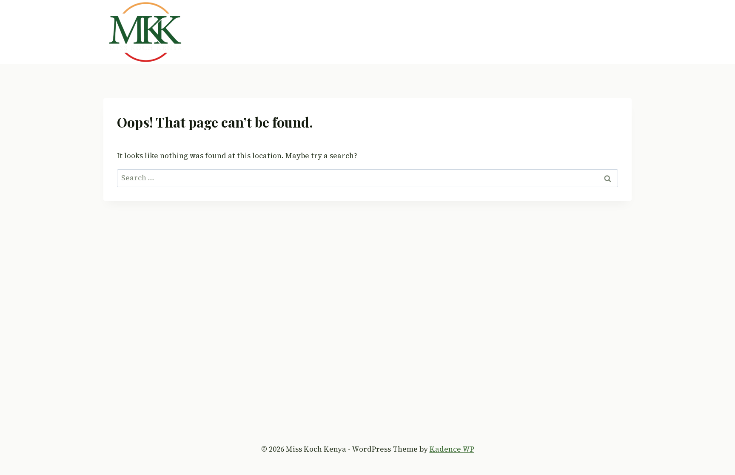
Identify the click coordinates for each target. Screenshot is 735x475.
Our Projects (448, 31)
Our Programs (386, 31)
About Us (332, 31)
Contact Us (606, 31)
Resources (555, 31)
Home (293, 31)
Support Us (504, 31)
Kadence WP (452, 449)
